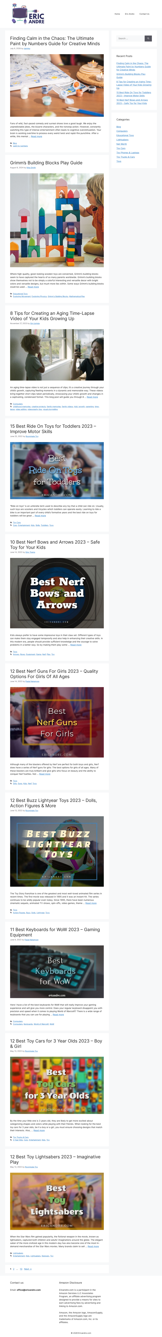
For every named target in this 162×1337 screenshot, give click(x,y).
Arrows (16, 654)
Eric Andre (129, 14)
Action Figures (19, 913)
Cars (15, 525)
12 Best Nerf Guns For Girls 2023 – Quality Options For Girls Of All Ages (54, 673)
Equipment (30, 654)
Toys (51, 525)
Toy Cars (17, 522)
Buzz (28, 913)
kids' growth (79, 406)
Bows (22, 654)
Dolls (33, 913)
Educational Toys (20, 294)
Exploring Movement (22, 296)
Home (117, 14)
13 (21, 1269)
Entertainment (24, 525)
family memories (54, 406)
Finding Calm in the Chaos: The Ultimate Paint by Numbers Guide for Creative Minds (55, 41)
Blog (15, 143)
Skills (38, 525)
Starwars (45, 1256)
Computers (18, 404)
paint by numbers (20, 146)
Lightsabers (18, 1253)
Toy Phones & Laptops (127, 152)
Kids (33, 525)
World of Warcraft (41, 1024)
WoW (52, 1024)
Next (28, 1269)
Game (38, 654)
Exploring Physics (39, 296)
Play (48, 654)
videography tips (35, 409)
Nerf (44, 654)
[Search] (148, 39)
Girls (15, 783)
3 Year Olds (18, 1140)
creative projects (39, 406)
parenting (90, 406)
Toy (53, 654)
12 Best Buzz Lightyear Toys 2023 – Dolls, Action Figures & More (53, 803)
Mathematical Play (77, 296)
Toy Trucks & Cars (21, 1137)
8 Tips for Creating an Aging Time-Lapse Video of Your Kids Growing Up (52, 315)
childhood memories (22, 406)
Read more (36, 136)
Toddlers (44, 525)
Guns (20, 783)
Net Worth (121, 144)
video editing (21, 409)
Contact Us (144, 14)
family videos (67, 406)
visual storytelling (50, 409)
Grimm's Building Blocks (58, 296)
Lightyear (40, 913)
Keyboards (28, 1024)
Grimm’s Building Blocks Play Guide (46, 162)
